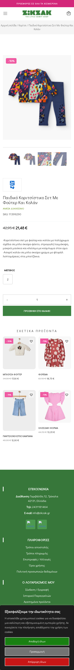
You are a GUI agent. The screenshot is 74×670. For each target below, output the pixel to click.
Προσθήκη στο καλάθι (37, 310)
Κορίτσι (23, 25)
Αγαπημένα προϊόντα (37, 602)
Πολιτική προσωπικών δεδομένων (37, 571)
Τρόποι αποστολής (37, 547)
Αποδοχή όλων (37, 641)
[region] (37, 637)
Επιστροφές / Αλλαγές (37, 559)
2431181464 (40, 507)
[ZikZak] (37, 13)
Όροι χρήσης (37, 565)
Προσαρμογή (37, 651)
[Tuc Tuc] (12, 186)
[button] (31, 341)
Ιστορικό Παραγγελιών (37, 595)
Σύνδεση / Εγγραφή (37, 589)
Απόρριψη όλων (37, 662)
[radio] (8, 279)
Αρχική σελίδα (9, 25)
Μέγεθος (9, 270)
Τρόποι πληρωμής (37, 553)
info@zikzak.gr (41, 513)
